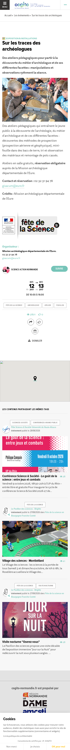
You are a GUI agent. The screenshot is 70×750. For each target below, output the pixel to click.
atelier (48, 305)
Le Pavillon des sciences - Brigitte (26, 508)
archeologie (33, 305)
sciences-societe (20, 423)
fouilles (60, 305)
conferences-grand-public (45, 423)
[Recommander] (39, 322)
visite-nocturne (46, 586)
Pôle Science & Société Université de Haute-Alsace (33, 427)
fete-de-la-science (14, 305)
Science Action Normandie (24, 269)
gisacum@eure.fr (13, 185)
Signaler (36, 341)
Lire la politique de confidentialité (17, 736)
